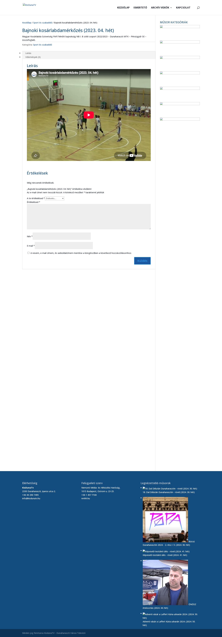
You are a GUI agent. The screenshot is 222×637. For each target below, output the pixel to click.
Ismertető (140, 7)
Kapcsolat (183, 7)
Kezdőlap (123, 7)
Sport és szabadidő (42, 22)
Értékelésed (33, 202)
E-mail (31, 245)
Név (30, 236)
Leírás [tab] (28, 53)
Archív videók (160, 7)
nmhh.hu (85, 498)
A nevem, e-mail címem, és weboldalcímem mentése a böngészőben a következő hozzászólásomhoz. (81, 253)
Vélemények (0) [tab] (33, 57)
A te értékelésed (36, 198)
